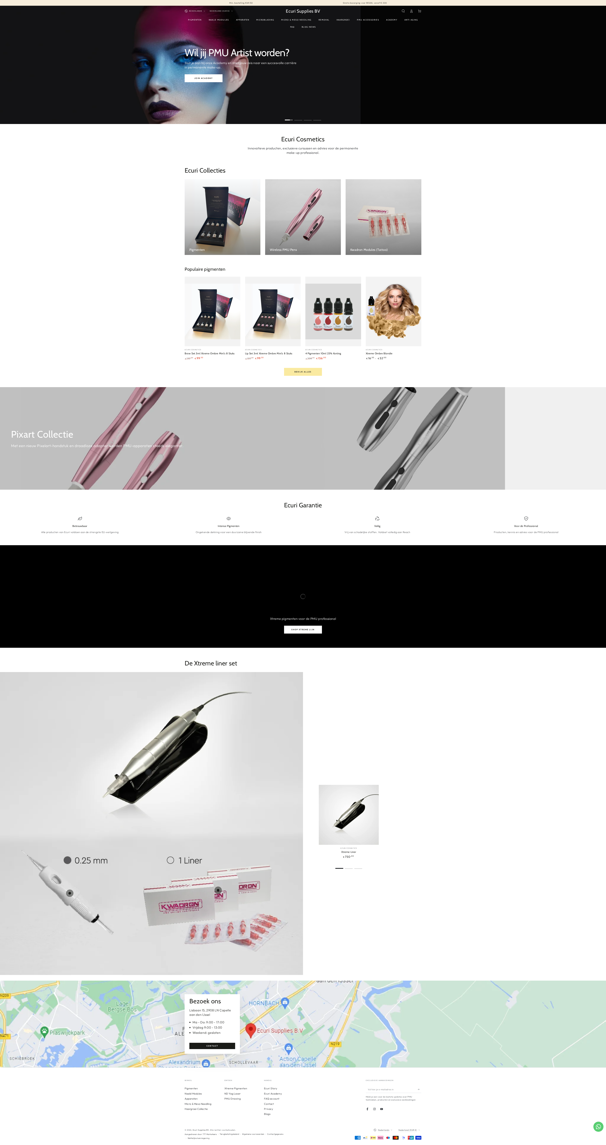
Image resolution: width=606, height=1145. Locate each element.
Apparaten (191, 1098)
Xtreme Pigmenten (235, 1088)
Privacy (268, 1108)
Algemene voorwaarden (253, 1134)
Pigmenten (191, 1088)
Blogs (267, 1113)
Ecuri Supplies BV (201, 1130)
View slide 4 (317, 117)
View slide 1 (289, 117)
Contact (212, 1046)
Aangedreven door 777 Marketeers (201, 1134)
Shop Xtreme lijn (303, 629)
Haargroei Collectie (196, 1108)
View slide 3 (308, 117)
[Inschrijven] (419, 1089)
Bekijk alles (303, 372)
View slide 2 (298, 117)
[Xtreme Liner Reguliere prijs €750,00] (148, 772)
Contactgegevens (275, 1134)
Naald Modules (193, 1093)
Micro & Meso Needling (198, 1103)
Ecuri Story (270, 1088)
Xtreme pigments (207, 73)
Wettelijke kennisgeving (199, 1138)
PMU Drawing (232, 1098)
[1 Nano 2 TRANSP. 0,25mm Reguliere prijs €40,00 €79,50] (69, 893)
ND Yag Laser (232, 1093)
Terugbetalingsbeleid (229, 1134)
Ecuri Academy (273, 1093)
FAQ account (271, 1098)
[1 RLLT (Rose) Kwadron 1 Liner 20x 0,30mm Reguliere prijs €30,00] (218, 890)
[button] (403, 11)
